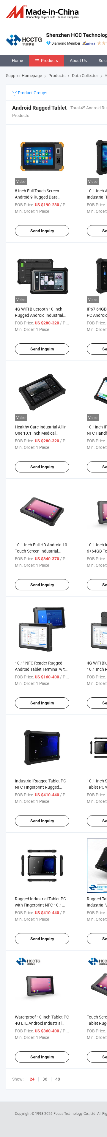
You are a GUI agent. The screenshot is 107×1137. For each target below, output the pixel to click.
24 (32, 1079)
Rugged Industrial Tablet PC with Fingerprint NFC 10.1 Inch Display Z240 (40, 905)
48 (57, 1079)
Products (49, 60)
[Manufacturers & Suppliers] (43, 12)
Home (17, 60)
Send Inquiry (42, 230)
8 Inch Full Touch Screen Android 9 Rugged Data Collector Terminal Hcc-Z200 (41, 197)
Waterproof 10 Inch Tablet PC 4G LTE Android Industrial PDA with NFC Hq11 (42, 1023)
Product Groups (32, 92)
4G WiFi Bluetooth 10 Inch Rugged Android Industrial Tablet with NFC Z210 (39, 315)
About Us (78, 60)
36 (45, 1079)
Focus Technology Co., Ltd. (75, 1113)
